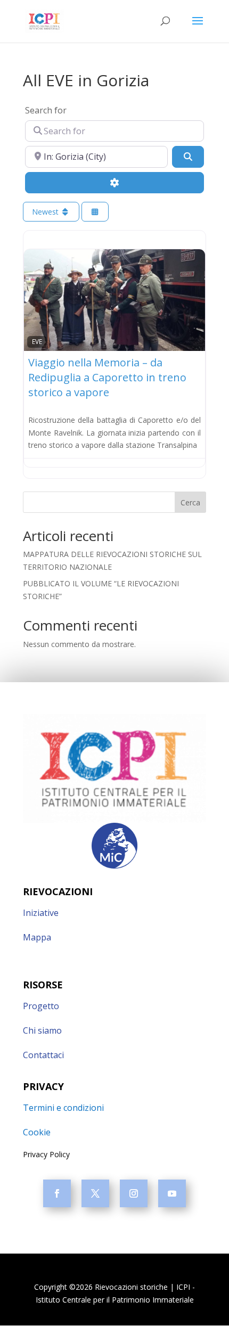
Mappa (37, 937)
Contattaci (43, 1055)
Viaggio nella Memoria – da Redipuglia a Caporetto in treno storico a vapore (107, 377)
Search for (46, 110)
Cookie (37, 1132)
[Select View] (95, 212)
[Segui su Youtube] (172, 1193)
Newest (46, 212)
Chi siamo (42, 1030)
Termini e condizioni (63, 1108)
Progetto (41, 1006)
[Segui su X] (95, 1193)
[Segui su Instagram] (134, 1193)
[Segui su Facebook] (57, 1193)
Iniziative (41, 913)
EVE (37, 341)
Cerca (190, 502)
